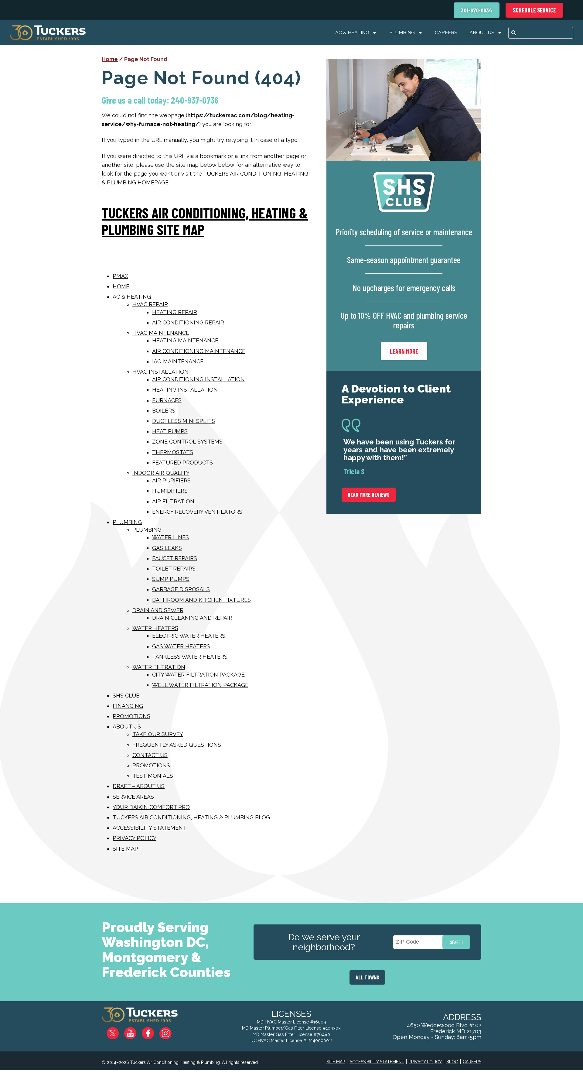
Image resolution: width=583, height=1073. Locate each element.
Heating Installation (185, 389)
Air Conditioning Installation (198, 379)
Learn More (404, 351)
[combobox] (540, 33)
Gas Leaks (167, 548)
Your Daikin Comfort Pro (151, 807)
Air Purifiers (171, 480)
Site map (125, 848)
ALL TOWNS (367, 977)
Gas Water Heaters (181, 646)
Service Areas (133, 797)
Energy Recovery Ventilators (197, 512)
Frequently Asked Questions (176, 745)
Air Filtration (173, 501)
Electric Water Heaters (188, 635)
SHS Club (126, 695)
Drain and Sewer (157, 610)
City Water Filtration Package (198, 674)
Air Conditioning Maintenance (198, 351)
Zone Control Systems (187, 441)
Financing (128, 706)
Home (110, 59)
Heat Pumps (170, 431)
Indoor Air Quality (160, 473)
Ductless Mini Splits (183, 421)
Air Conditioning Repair (188, 322)
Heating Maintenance (185, 340)
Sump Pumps (170, 579)
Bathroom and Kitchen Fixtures (201, 600)
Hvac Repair (150, 304)
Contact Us (150, 755)
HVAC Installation (160, 372)
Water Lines (170, 537)
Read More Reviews (369, 494)
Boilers (163, 410)
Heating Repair (174, 312)
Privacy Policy (134, 838)
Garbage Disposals (181, 589)
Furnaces (167, 400)
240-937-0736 (194, 100)
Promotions (131, 716)
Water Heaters (155, 628)
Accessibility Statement (149, 827)
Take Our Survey (157, 734)
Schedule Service (534, 10)
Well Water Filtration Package (200, 685)
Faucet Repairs (174, 558)
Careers (446, 33)
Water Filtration (158, 667)
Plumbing (402, 33)
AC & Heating (352, 33)
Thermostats (172, 452)
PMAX (120, 276)
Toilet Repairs (174, 568)
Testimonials (152, 776)
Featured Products (182, 462)
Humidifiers (170, 491)
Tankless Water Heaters (189, 656)
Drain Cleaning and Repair (192, 618)
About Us (481, 33)
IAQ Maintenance (177, 361)
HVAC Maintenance (160, 333)
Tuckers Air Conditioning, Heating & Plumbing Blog (191, 817)
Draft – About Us (139, 786)
